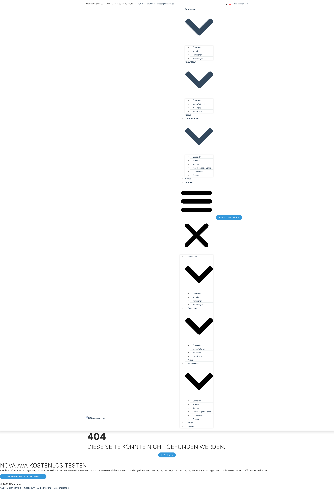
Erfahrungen (198, 58)
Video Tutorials (199, 104)
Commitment (198, 171)
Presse (196, 175)
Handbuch (197, 111)
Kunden (196, 164)
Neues (188, 178)
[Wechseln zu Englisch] (230, 4)
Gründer (196, 160)
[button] (196, 218)
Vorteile (196, 51)
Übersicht (197, 47)
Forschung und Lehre (202, 168)
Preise (188, 115)
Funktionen (197, 55)
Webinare (197, 108)
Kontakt (189, 182)
